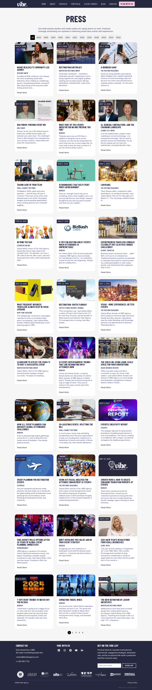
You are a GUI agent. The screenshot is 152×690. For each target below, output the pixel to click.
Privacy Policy (132, 683)
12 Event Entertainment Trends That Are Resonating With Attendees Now (74, 364)
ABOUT (52, 4)
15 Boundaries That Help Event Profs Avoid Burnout (74, 186)
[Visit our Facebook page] (59, 650)
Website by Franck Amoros (127, 687)
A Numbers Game (109, 67)
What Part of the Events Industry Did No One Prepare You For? (75, 127)
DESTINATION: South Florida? (73, 304)
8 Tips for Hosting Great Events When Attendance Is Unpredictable (75, 244)
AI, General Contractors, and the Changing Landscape (117, 126)
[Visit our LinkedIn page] (82, 650)
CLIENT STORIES (90, 4)
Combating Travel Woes (70, 599)
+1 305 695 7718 (22, 661)
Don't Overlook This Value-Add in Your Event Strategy (75, 541)
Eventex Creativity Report (114, 424)
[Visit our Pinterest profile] (70, 650)
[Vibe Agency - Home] (22, 3)
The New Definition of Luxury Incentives (115, 601)
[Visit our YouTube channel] (76, 650)
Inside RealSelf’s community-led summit (33, 68)
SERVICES (63, 4)
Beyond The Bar (24, 242)
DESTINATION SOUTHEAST (70, 67)
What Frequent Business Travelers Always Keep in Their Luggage (32, 307)
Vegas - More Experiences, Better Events (117, 305)
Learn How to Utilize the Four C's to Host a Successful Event (33, 363)
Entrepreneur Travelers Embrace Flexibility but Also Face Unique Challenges (118, 244)
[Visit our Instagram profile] (64, 650)
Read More (22, 93)
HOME (44, 4)
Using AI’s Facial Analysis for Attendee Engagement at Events (75, 481)
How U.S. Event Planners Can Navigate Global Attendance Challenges (31, 427)
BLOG (103, 4)
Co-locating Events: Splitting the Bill (76, 425)
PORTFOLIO (75, 4)
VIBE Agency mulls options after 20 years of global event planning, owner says (33, 542)
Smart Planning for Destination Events (33, 481)
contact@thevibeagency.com (27, 657)
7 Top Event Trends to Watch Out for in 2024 (33, 601)
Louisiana (105, 184)
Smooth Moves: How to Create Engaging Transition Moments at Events (117, 482)
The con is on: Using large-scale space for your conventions (117, 363)
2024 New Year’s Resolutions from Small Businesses (115, 541)
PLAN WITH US (127, 4)
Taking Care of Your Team (29, 184)
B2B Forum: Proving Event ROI (31, 124)
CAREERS (113, 4)
